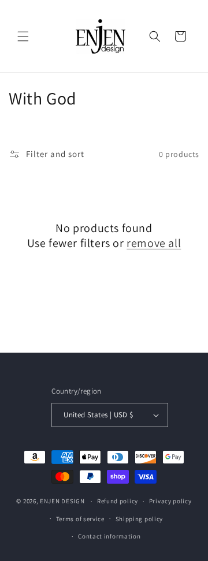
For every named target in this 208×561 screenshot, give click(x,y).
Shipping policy (140, 519)
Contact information (109, 536)
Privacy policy (170, 501)
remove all (154, 242)
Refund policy (117, 501)
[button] (23, 36)
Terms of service (80, 519)
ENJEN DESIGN (62, 501)
